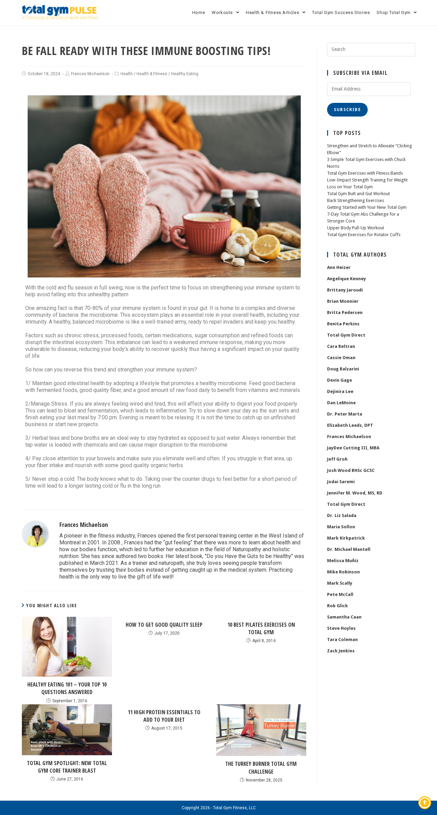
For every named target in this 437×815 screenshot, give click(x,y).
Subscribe (347, 109)
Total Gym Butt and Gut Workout (358, 193)
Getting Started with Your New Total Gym (367, 207)
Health (127, 73)
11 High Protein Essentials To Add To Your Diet (164, 715)
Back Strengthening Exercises (355, 200)
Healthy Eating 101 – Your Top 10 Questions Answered (67, 688)
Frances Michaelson (90, 73)
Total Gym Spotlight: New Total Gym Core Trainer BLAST (67, 766)
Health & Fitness (152, 73)
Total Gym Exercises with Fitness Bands (365, 173)
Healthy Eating (184, 73)
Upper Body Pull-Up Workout (355, 227)
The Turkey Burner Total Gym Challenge (261, 767)
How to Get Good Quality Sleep (164, 624)
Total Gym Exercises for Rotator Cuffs (363, 234)
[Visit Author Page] (35, 533)
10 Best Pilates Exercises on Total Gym (261, 628)
